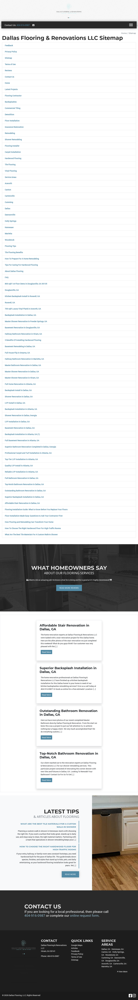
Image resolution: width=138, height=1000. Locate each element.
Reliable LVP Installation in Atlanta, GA (21, 471)
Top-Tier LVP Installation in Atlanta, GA (21, 459)
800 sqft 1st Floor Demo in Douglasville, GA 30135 (26, 283)
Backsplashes (11, 101)
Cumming (9, 202)
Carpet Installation (13, 152)
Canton (8, 189)
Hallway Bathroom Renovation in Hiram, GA (23, 334)
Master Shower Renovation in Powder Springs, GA (26, 321)
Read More (46, 652)
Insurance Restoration (14, 127)
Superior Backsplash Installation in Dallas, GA (24, 497)
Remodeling (10, 133)
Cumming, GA (107, 957)
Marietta (8, 233)
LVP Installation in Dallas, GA (17, 421)
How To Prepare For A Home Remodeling (22, 258)
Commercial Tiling (12, 108)
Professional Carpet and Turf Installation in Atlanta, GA (28, 453)
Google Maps (76, 945)
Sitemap (132, 33)
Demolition (9, 114)
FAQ (6, 277)
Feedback (9, 45)
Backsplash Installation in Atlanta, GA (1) (22, 434)
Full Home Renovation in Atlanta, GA (20, 384)
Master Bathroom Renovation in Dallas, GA (23, 365)
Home (124, 33)
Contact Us (9, 76)
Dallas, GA (105, 949)
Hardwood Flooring (13, 158)
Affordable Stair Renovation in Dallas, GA (22, 503)
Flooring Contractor (13, 95)
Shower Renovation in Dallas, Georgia (21, 415)
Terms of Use (10, 64)
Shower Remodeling (13, 139)
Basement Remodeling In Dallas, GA (20, 346)
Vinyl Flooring (11, 171)
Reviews (8, 70)
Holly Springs (10, 221)
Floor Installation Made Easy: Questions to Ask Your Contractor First (34, 515)
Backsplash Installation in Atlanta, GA (21, 409)
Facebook (75, 951)
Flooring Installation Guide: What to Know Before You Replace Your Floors (36, 509)
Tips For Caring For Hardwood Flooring (21, 265)
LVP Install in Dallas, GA (15, 403)
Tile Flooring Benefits (14, 252)
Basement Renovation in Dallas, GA (20, 428)
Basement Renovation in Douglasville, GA (22, 327)
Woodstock (9, 240)
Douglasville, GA (12, 290)
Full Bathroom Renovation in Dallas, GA (21, 478)
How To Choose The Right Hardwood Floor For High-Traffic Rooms (33, 528)
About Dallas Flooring (14, 271)
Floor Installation (12, 120)
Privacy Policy (11, 51)
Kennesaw (9, 227)
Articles (74, 948)
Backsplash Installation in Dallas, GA (20, 315)
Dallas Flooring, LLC (17, 995)
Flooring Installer (12, 145)
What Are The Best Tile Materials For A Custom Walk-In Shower (31, 534)
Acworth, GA (106, 963)
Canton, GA (106, 952)
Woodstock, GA (111, 955)
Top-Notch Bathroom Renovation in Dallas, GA (24, 484)
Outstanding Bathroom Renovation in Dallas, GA (25, 490)
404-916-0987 (23, 25)
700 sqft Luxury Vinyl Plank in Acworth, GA (23, 308)
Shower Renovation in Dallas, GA (19, 396)
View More (122, 971)
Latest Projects (11, 89)
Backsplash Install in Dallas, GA (18, 390)
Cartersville (10, 196)
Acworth (8, 183)
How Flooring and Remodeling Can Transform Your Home (29, 522)
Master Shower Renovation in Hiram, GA (22, 377)
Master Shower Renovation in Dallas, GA (22, 371)
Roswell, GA (10, 302)
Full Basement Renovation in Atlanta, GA (22, 440)
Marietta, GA (106, 966)
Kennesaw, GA (118, 949)
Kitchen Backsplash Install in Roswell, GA (22, 296)
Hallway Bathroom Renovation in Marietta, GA (24, 359)
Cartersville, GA (119, 963)
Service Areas (10, 177)
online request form (84, 915)
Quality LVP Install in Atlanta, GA (19, 465)
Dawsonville (10, 214)
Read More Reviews (69, 588)
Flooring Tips (10, 246)
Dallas (7, 208)
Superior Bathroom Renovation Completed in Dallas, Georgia (30, 446)
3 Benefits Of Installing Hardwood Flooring (23, 340)
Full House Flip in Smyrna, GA (17, 352)
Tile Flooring (10, 164)
